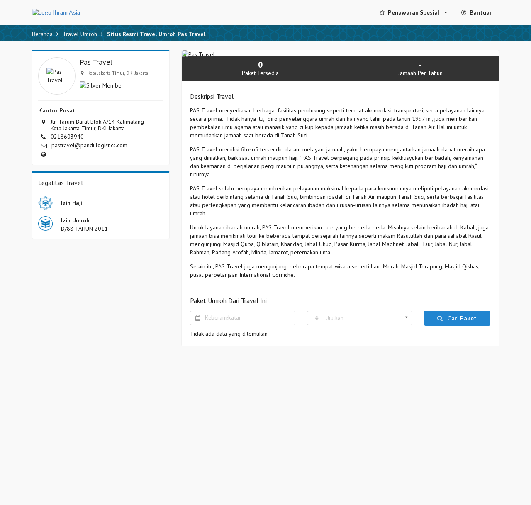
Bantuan (481, 12)
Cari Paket (461, 318)
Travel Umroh (80, 34)
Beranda (42, 34)
